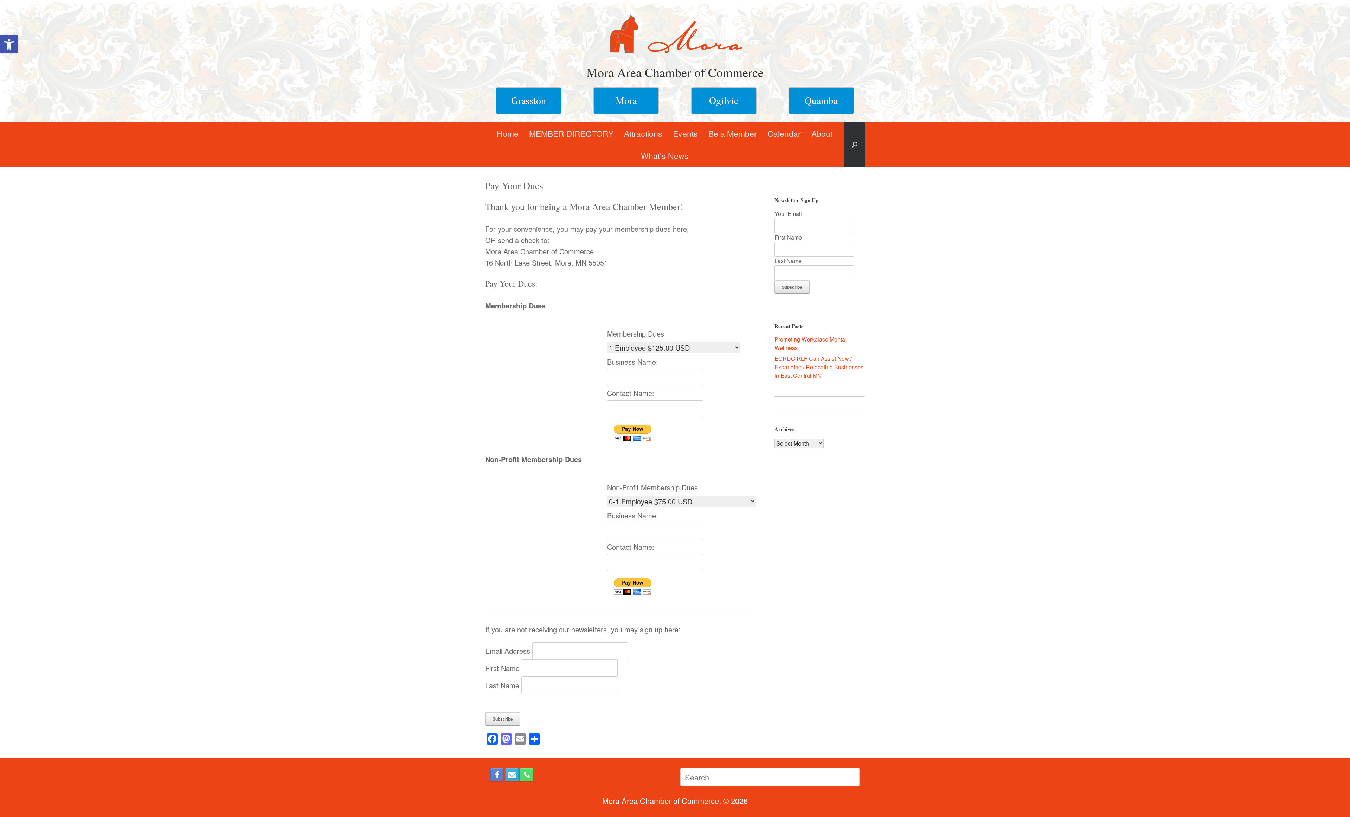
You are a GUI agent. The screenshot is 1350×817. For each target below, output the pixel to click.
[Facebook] (497, 774)
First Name (503, 668)
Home (508, 133)
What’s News (665, 155)
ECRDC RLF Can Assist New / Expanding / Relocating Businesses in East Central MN (818, 367)
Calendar (784, 133)
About (821, 133)
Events (685, 133)
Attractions (643, 133)
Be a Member (732, 133)
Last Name (503, 685)
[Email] (512, 774)
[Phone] (526, 774)
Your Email (788, 214)
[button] (9, 44)
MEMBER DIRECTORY (571, 133)
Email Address (508, 651)
